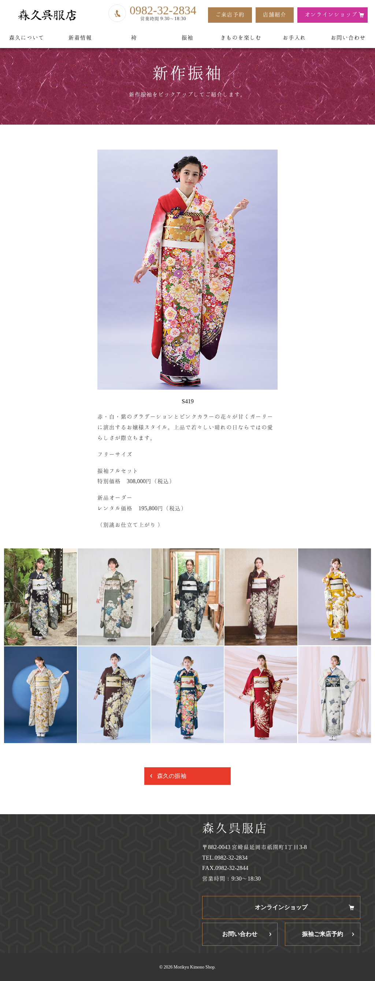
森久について (26, 37)
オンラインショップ (331, 14)
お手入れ (294, 37)
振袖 (187, 37)
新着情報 (80, 37)
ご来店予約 (230, 14)
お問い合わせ (348, 37)
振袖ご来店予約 (322, 934)
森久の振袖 (171, 776)
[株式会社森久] (47, 15)
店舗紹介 (274, 14)
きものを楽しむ (240, 37)
